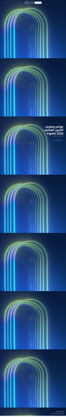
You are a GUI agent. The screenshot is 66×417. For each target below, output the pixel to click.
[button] (56, 411)
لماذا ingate (27, 2)
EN (5, 2)
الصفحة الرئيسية (38, 2)
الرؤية (32, 2)
